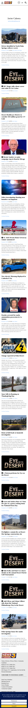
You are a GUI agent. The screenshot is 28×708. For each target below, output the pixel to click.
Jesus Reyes (20, 50)
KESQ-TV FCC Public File (8, 664)
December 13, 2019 (5, 121)
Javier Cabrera (14, 50)
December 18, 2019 (5, 90)
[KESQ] (9, 2)
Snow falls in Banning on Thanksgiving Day (10, 395)
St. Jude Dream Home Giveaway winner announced (13, 239)
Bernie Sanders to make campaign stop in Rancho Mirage (13, 158)
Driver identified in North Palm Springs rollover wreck (12, 47)
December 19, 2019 (5, 50)
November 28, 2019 (5, 358)
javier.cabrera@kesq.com (14, 21)
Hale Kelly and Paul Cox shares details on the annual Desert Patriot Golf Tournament (13, 573)
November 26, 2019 (5, 437)
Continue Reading (5, 65)
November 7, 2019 (4, 577)
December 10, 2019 (5, 201)
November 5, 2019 (4, 607)
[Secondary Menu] (3, 2)
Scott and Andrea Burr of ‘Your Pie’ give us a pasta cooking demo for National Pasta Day (13, 503)
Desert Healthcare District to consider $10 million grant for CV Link (13, 117)
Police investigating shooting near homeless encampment (13, 198)
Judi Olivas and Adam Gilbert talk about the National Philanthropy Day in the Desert (13, 603)
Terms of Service (5, 661)
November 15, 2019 (5, 536)
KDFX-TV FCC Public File (8, 668)
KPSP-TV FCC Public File (7, 666)
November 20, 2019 (5, 507)
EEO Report (4, 670)
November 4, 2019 (4, 636)
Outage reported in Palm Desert (12, 356)
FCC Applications (12, 670)
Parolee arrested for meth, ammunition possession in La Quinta (11, 317)
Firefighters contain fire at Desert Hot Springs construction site (13, 533)
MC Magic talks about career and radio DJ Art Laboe (12, 87)
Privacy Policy (13, 661)
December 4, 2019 (4, 242)
